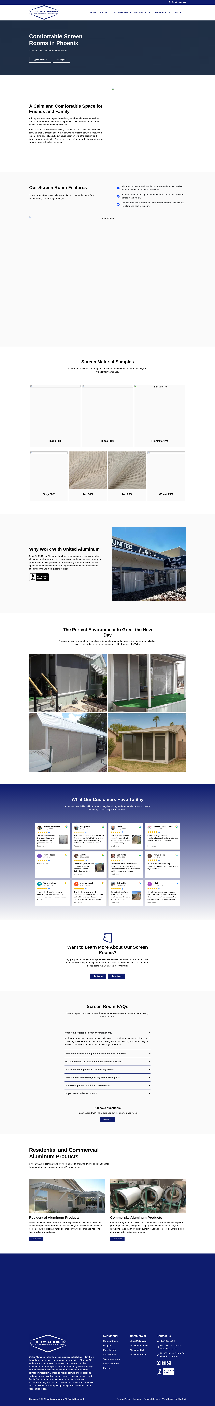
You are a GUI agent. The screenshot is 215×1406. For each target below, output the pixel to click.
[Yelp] (169, 1363)
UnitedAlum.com (55, 1399)
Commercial (161, 12)
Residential (141, 12)
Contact (179, 12)
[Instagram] (164, 1363)
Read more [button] (41, 846)
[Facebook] (158, 1363)
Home (93, 12)
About (103, 12)
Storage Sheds (122, 12)
